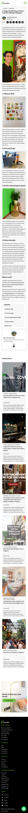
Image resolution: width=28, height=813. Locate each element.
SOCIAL (3, 791)
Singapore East (4, 786)
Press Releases (4, 766)
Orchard (3, 774)
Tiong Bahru (4, 776)
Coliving (5, 8)
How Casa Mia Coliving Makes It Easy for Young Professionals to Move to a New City (13, 284)
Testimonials (4, 749)
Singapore (11, 8)
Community (4, 751)
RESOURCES (4, 742)
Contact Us (3, 761)
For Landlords (4, 737)
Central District (5, 780)
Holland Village (4, 788)
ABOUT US (4, 756)
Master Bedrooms (5, 733)
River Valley (4, 772)
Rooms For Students (6, 728)
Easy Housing (4, 739)
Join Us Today (9, 700)
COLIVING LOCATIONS (7, 770)
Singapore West (5, 784)
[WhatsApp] (23, 808)
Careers (3, 763)
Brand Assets (4, 753)
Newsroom (3, 765)
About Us (3, 759)
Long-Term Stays (5, 731)
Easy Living (4, 735)
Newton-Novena (5, 778)
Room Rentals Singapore (7, 729)
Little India (3, 782)
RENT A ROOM (5, 725)
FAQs (2, 747)
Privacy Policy (4, 811)
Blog (2, 745)
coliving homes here (9, 293)
